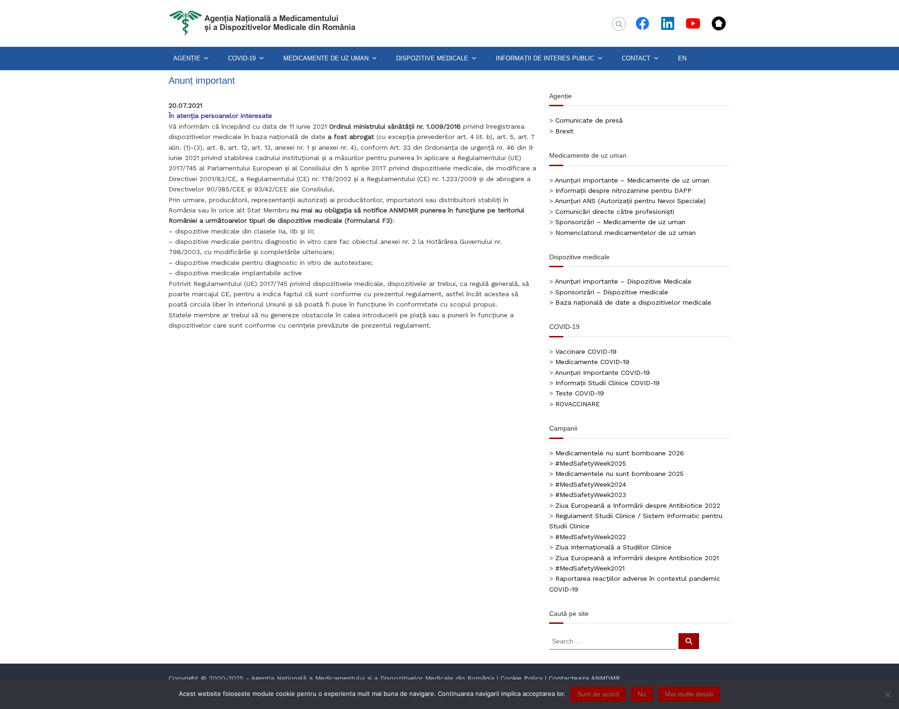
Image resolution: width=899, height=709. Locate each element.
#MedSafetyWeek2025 (590, 463)
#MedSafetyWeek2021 (590, 568)
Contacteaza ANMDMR (584, 678)
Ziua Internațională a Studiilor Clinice (613, 547)
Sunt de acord (598, 694)
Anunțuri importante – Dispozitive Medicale (623, 281)
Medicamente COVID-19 (592, 361)
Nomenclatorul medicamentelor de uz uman (625, 232)
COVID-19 (242, 58)
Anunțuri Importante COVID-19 (602, 372)
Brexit (564, 131)
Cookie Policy (522, 678)
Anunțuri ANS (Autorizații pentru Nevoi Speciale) (630, 201)
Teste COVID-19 (579, 393)
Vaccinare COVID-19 (586, 351)
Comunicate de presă (589, 120)
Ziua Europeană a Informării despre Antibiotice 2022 (637, 505)
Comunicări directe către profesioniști (614, 211)
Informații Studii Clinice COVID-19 (607, 383)
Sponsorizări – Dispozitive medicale (611, 292)
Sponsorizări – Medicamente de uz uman (620, 222)
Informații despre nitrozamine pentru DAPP (623, 190)
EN (682, 58)
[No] (887, 694)
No (642, 694)
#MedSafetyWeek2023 (590, 494)
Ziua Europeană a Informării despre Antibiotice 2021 (637, 558)
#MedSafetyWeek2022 (590, 537)
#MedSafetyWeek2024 (590, 484)
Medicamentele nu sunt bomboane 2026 (619, 453)
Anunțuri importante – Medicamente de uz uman (632, 180)
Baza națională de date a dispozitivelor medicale (633, 302)
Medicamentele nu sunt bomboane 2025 (619, 473)
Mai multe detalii (689, 694)
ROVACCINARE (577, 404)
